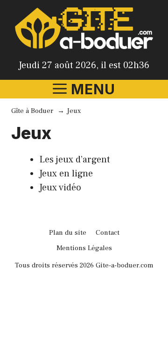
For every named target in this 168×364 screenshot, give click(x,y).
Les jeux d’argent (74, 160)
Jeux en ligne (66, 174)
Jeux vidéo (60, 188)
